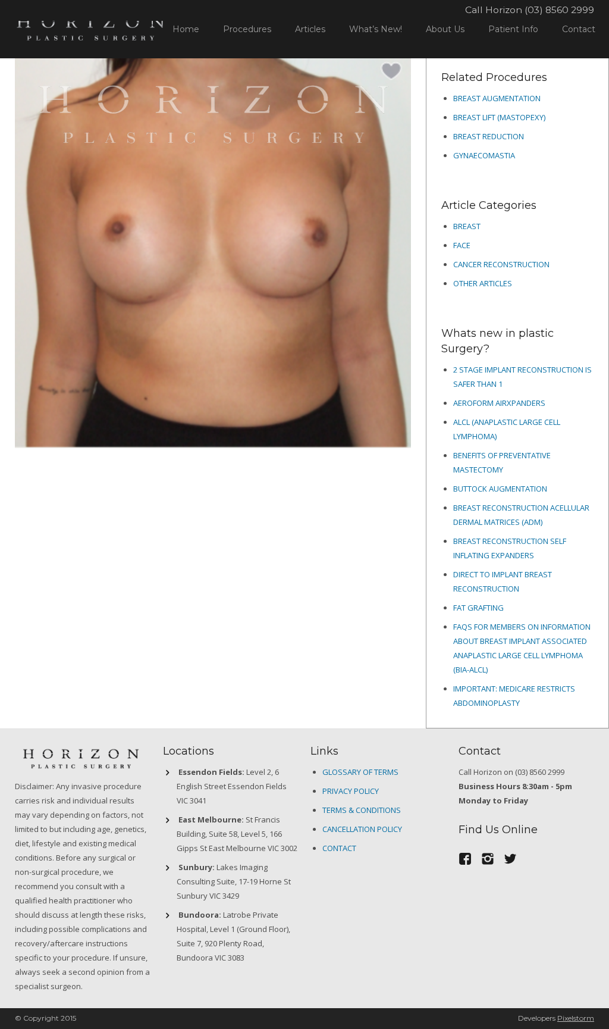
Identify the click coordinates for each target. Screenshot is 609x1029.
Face (461, 245)
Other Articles (482, 283)
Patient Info (513, 29)
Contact (578, 29)
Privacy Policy (350, 791)
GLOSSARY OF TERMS (360, 772)
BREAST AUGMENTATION (497, 98)
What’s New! (375, 29)
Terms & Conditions (361, 810)
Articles (310, 29)
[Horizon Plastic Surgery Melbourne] (90, 26)
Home (185, 29)
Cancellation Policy (362, 829)
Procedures (247, 29)
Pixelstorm (575, 1018)
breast (467, 226)
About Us (445, 29)
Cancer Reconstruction (501, 264)
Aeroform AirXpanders (499, 403)
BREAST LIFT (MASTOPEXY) (499, 117)
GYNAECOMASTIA (484, 155)
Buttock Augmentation (500, 488)
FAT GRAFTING (478, 607)
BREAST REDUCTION (488, 136)
